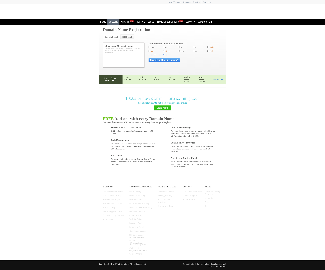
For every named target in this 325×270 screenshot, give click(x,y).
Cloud (151, 22)
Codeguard (134, 248)
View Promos (108, 219)
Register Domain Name (113, 191)
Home (103, 22)
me (196, 51)
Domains (113, 22)
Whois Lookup (109, 207)
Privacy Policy (203, 264)
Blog (207, 206)
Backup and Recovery (167, 206)
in (181, 47)
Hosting (140, 22)
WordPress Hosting (137, 199)
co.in (182, 51)
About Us (209, 198)
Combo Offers (205, 22)
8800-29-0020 (219, 266)
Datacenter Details (166, 191)
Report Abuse (189, 199)
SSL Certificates (136, 235)
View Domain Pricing (112, 195)
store (167, 51)
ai (195, 47)
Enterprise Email (136, 227)
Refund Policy (189, 264)
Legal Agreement (218, 264)
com (152, 47)
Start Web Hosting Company (212, 192)
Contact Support (190, 195)
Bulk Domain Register (112, 199)
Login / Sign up (174, 2)
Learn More (162, 107)
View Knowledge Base (192, 191)
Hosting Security (165, 195)
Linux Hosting (135, 191)
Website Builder (136, 219)
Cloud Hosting (135, 215)
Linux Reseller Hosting (139, 203)
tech (211, 51)
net (166, 47)
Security (190, 22)
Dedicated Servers (137, 211)
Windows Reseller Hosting (140, 207)
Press (207, 202)
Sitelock (132, 240)
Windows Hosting (137, 195)
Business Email (135, 223)
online (212, 47)
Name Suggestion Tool (112, 211)
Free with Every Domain (113, 215)
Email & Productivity (170, 21)
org (152, 51)
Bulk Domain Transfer (112, 203)
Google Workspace (137, 231)
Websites (127, 21)
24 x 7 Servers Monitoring (164, 200)
